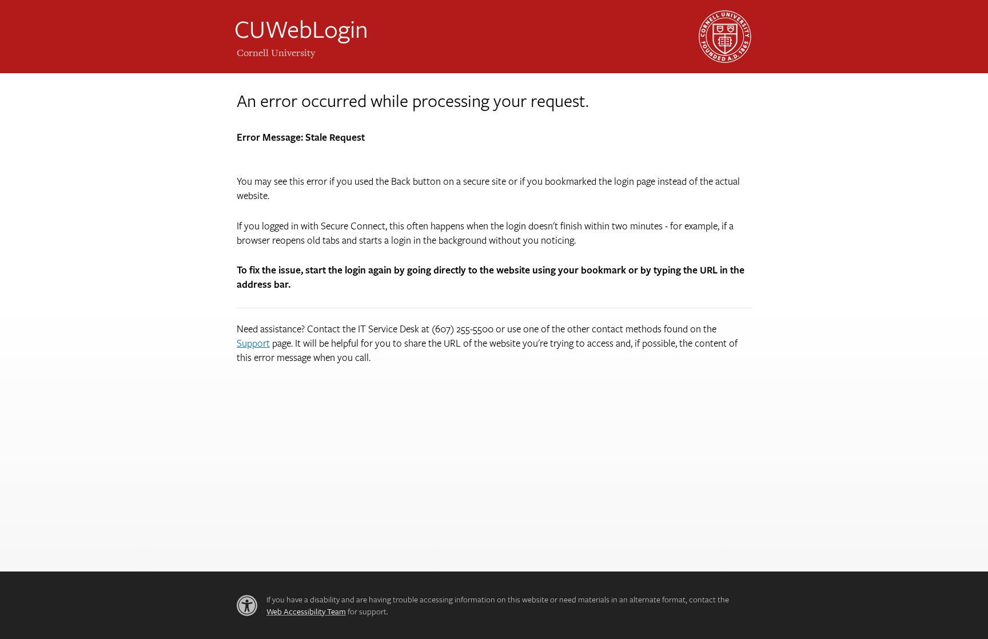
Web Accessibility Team (306, 611)
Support (253, 343)
